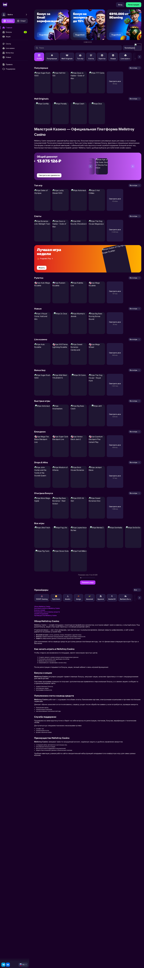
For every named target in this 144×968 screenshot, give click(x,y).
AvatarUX (112, 599)
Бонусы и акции (39, 610)
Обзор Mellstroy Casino (42, 606)
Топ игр (80, 59)
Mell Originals (67, 59)
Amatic (67, 599)
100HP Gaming (42, 599)
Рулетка (102, 59)
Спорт (23, 21)
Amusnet (89, 599)
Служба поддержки (41, 614)
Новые (113, 59)
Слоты (91, 59)
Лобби (39, 59)
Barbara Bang (125, 599)
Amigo (78, 599)
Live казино (125, 59)
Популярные (52, 59)
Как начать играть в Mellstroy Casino (47, 608)
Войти (10, 15)
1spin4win (56, 599)
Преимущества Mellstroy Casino (45, 615)
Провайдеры (130, 48)
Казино (10, 21)
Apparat (101, 599)
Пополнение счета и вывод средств (47, 612)
